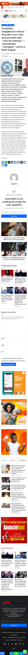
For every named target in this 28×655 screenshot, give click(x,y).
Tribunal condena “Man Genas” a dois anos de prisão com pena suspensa (20, 280)
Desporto (7, 640)
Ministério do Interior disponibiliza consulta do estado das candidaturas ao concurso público (21, 583)
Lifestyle (23, 637)
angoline (5, 53)
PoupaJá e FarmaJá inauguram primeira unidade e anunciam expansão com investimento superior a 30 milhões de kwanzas (20, 299)
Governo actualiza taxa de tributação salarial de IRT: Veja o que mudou (18, 487)
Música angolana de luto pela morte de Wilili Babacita (7, 279)
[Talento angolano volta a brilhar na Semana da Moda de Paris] (6, 480)
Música (18, 637)
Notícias (8, 21)
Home (4, 21)
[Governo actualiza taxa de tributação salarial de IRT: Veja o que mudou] (6, 487)
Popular (4, 460)
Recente (12, 460)
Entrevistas (13, 640)
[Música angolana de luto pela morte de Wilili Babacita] (7, 273)
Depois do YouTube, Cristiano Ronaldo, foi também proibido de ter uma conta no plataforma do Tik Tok (18, 496)
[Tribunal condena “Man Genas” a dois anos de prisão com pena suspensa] (21, 273)
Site (2, 351)
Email (3, 345)
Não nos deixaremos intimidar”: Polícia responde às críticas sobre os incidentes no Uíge (7, 298)
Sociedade (10, 25)
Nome (3, 338)
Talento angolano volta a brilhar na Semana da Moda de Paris (18, 479)
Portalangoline (14, 635)
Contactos (20, 640)
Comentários (22, 460)
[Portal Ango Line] (10, 11)
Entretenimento (11, 637)
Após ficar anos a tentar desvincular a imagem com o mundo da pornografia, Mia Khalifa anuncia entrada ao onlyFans (18, 469)
